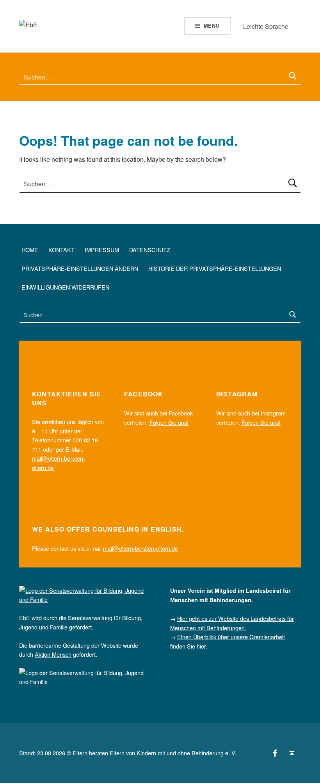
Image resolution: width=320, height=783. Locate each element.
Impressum (102, 250)
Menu (212, 25)
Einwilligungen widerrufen (65, 287)
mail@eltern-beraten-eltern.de (140, 548)
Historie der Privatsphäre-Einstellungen (214, 268)
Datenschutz (149, 250)
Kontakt (61, 250)
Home (29, 250)
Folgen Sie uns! (168, 422)
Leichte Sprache (265, 26)
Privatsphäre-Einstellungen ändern (79, 268)
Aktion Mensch (53, 654)
